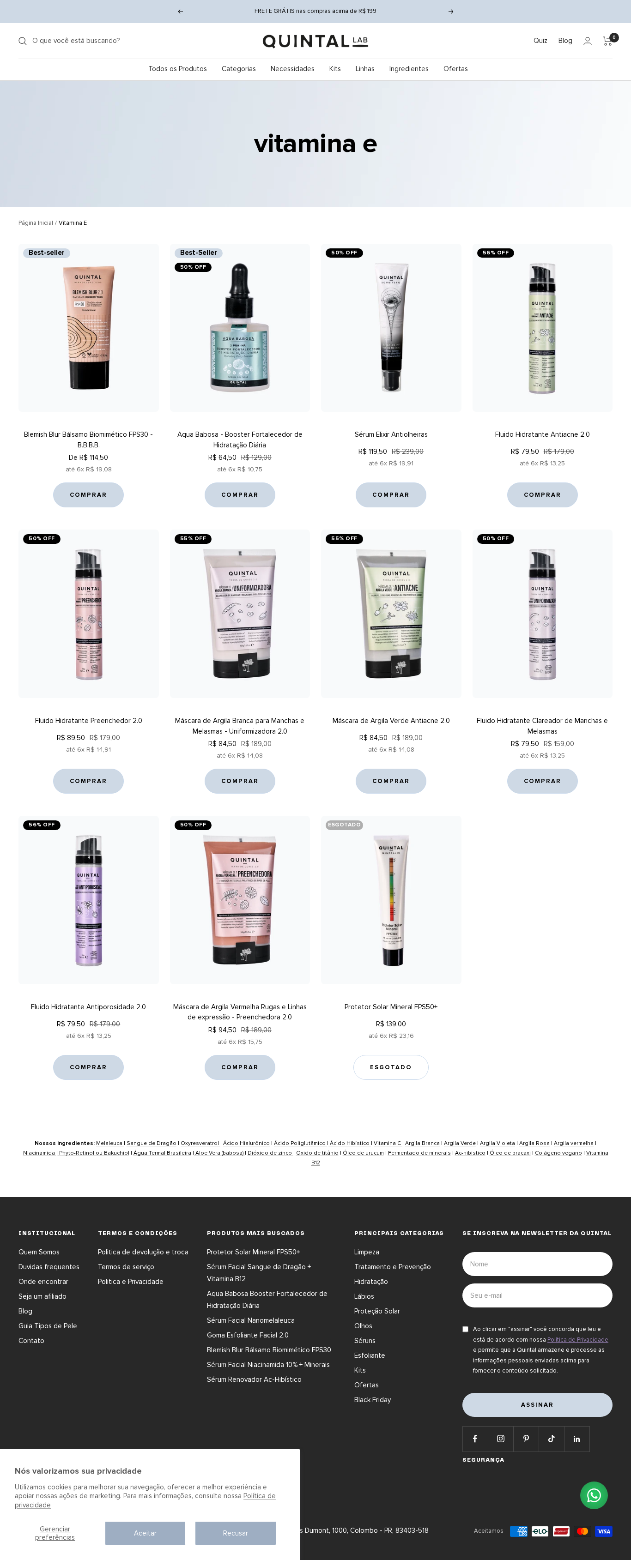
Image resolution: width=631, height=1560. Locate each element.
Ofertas (455, 69)
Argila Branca (422, 1143)
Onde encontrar (43, 1281)
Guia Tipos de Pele (47, 1326)
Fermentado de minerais (419, 1153)
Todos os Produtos (177, 69)
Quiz (540, 40)
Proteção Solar (377, 1311)
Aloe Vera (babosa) (219, 1153)
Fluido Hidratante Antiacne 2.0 (542, 434)
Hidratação (371, 1281)
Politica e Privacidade (131, 1281)
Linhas (365, 69)
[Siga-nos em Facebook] (475, 1439)
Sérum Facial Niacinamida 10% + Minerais (268, 1365)
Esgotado (391, 1067)
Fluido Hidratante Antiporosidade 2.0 (88, 1007)
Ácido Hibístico (349, 1143)
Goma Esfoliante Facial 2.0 (248, 1335)
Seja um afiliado (42, 1296)
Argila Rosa (534, 1143)
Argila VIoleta (497, 1143)
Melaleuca (110, 1143)
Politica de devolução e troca (143, 1252)
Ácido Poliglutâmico (300, 1143)
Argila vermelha (574, 1143)
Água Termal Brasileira (162, 1153)
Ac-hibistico (470, 1153)
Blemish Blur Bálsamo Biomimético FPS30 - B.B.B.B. (88, 439)
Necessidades (293, 69)
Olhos (363, 1326)
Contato (31, 1341)
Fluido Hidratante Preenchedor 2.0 (88, 721)
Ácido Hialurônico (246, 1143)
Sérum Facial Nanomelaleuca (251, 1320)
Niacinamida (39, 1153)
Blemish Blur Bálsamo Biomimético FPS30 (269, 1350)
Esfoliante (369, 1355)
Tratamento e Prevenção (392, 1267)
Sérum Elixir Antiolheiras (391, 434)
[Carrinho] (608, 41)
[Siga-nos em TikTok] (551, 1439)
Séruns (365, 1341)
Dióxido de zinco (270, 1153)
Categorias (239, 69)
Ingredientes (409, 69)
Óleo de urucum (363, 1153)
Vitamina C (388, 1143)
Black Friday (372, 1400)
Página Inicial (35, 223)
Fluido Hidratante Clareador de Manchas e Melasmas (542, 726)
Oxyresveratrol (200, 1143)
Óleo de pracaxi (510, 1153)
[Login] (587, 41)
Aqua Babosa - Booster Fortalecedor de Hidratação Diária (240, 439)
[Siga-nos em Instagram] (500, 1439)
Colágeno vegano (558, 1153)
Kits (335, 69)
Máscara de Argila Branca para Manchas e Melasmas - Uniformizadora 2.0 (239, 726)
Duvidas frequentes (48, 1267)
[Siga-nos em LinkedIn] (576, 1439)
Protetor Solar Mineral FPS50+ (391, 1007)
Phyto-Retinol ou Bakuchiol (93, 1153)
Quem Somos (39, 1252)
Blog (565, 40)
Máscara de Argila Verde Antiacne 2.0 (391, 721)
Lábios (364, 1296)
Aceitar (145, 1533)
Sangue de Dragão (151, 1143)
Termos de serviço (126, 1267)
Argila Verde (460, 1143)
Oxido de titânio (317, 1153)
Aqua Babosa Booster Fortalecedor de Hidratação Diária (267, 1299)
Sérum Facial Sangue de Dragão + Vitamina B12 (259, 1273)
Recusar (235, 1533)
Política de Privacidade (577, 1339)
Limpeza (366, 1252)
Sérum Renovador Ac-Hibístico (254, 1379)
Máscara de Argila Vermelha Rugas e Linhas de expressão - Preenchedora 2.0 (240, 1012)
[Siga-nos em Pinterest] (526, 1439)
